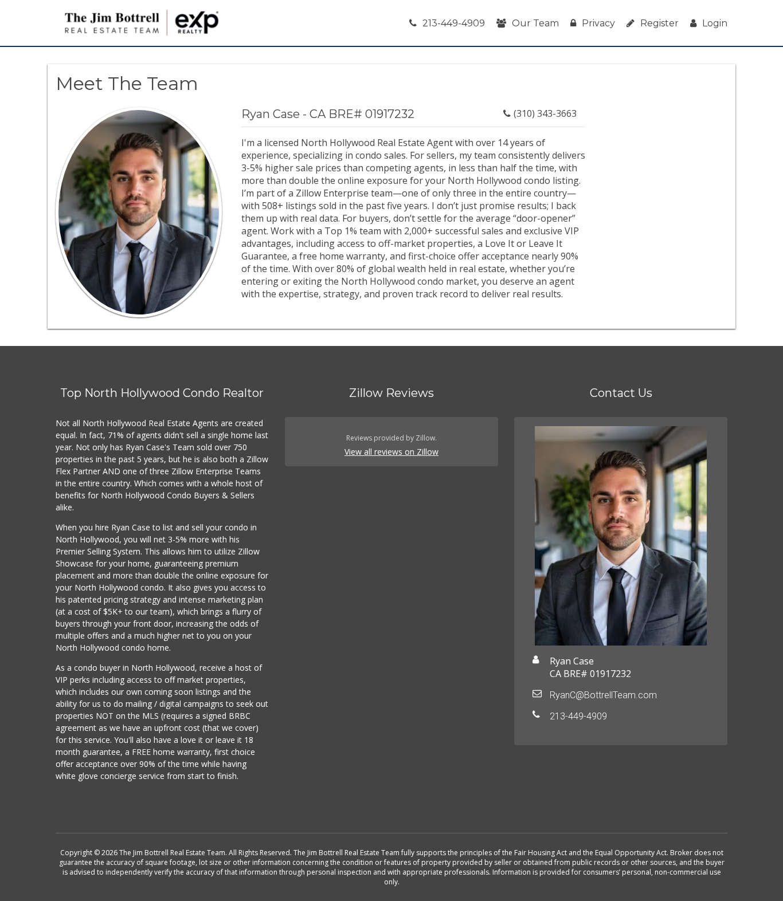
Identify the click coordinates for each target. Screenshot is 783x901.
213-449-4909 (453, 23)
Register (659, 23)
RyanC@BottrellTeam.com (603, 695)
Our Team (535, 23)
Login (714, 23)
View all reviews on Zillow (391, 451)
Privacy (598, 23)
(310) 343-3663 (545, 113)
